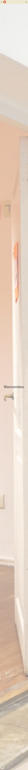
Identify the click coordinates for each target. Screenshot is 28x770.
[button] (1, 2)
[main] (14, 387)
